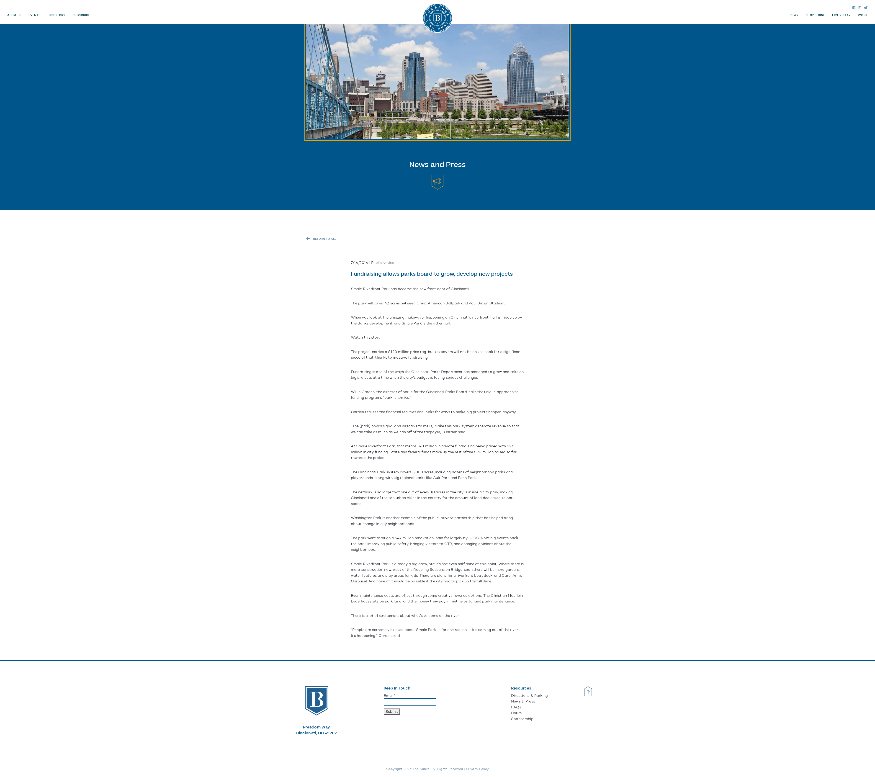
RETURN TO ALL (325, 238)
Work (863, 15)
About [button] (13, 15)
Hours (516, 713)
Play (794, 15)
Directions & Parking (529, 695)
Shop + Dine (815, 15)
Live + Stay (841, 15)
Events (34, 15)
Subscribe (81, 15)
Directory (56, 15)
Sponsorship (522, 719)
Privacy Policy (477, 769)
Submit (392, 711)
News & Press (523, 701)
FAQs (516, 707)
